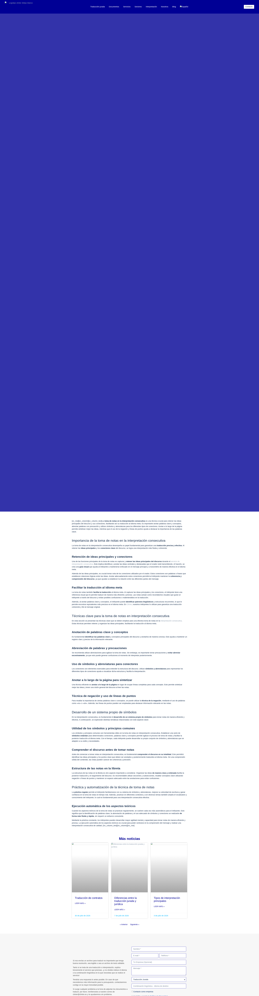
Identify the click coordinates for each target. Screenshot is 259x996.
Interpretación (151, 7)
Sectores (138, 7)
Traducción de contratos (88, 898)
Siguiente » (134, 924)
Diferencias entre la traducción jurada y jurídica (125, 901)
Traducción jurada (97, 7)
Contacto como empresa (143, 992)
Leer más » (80, 903)
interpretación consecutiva (171, 621)
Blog (174, 7)
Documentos (114, 7)
